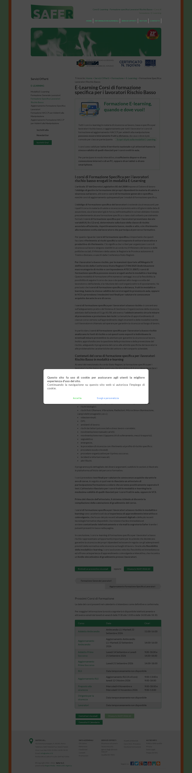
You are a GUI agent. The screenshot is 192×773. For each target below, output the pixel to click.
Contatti (155, 21)
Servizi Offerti (129, 21)
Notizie (143, 21)
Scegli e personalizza (108, 398)
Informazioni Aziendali (107, 21)
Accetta (77, 398)
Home (89, 21)
